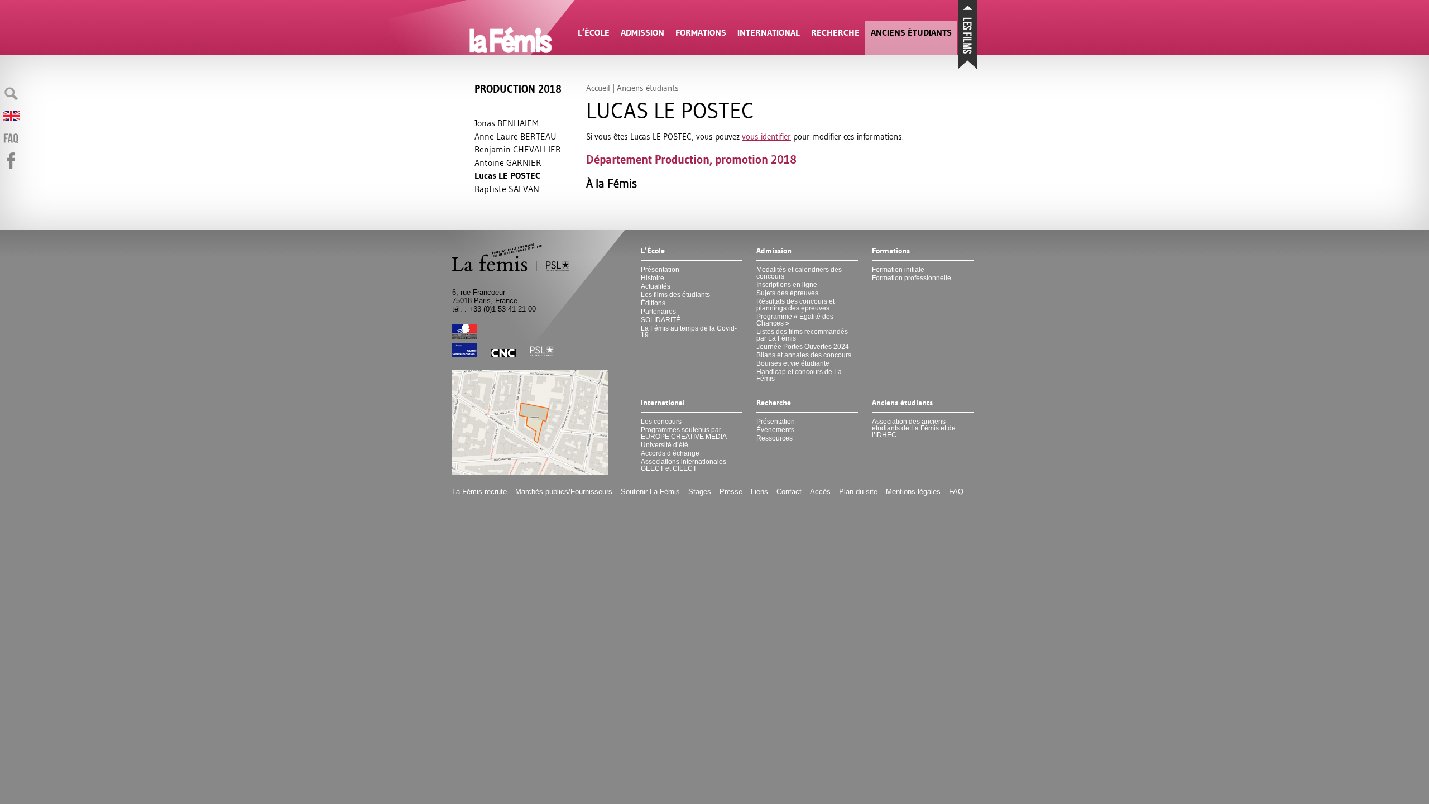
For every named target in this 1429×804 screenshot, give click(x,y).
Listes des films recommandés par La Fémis (802, 335)
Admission (642, 33)
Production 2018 (518, 89)
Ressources (774, 438)
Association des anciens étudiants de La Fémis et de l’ (914, 428)
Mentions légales (913, 491)
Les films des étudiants (675, 294)
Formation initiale (898, 269)
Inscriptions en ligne (786, 284)
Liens (759, 491)
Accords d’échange (670, 453)
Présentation (660, 269)
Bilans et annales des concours (803, 355)
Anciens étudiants (911, 33)
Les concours (661, 421)
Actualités (655, 286)
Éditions (653, 303)
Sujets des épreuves (787, 293)
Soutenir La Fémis (650, 491)
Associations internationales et (683, 465)
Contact (789, 491)
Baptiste (506, 188)
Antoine (507, 162)
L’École (594, 33)
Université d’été (664, 445)
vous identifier (766, 136)
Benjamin (517, 149)
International (768, 33)
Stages (699, 491)
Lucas (507, 175)
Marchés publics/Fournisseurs (563, 491)
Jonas (506, 122)
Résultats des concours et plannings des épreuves (795, 305)
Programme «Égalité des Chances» (794, 320)
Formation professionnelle (911, 278)
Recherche (835, 33)
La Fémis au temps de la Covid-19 (689, 331)
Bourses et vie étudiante (792, 363)
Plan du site (858, 491)
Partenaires (658, 311)
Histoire (652, 278)
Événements (775, 430)
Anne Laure (515, 136)
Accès (820, 491)
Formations (700, 33)
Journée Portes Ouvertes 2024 (802, 346)
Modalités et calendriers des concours (799, 273)
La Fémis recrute (479, 491)
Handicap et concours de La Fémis (799, 375)
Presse (731, 491)
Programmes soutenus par (684, 433)
